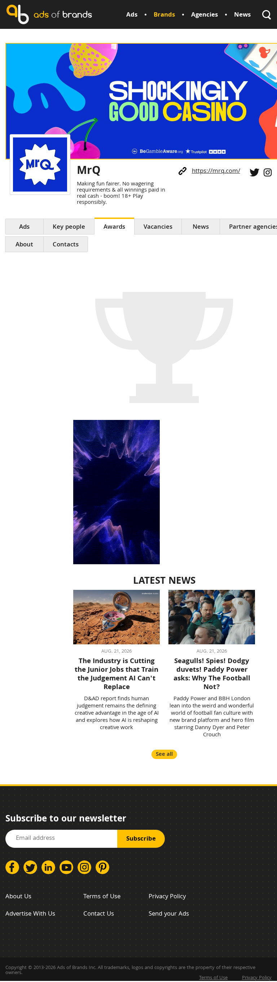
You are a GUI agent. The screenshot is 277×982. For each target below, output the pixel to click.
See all (164, 754)
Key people (69, 227)
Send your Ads (169, 914)
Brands (164, 15)
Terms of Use (101, 897)
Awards (114, 227)
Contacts (66, 245)
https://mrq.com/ (216, 171)
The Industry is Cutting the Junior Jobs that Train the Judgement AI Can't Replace (116, 674)
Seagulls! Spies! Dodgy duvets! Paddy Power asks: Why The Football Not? (211, 674)
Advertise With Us (30, 914)
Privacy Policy (167, 897)
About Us (18, 897)
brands (63, 14)
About (24, 245)
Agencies (204, 15)
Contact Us (98, 914)
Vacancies (158, 227)
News (242, 15)
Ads (131, 15)
